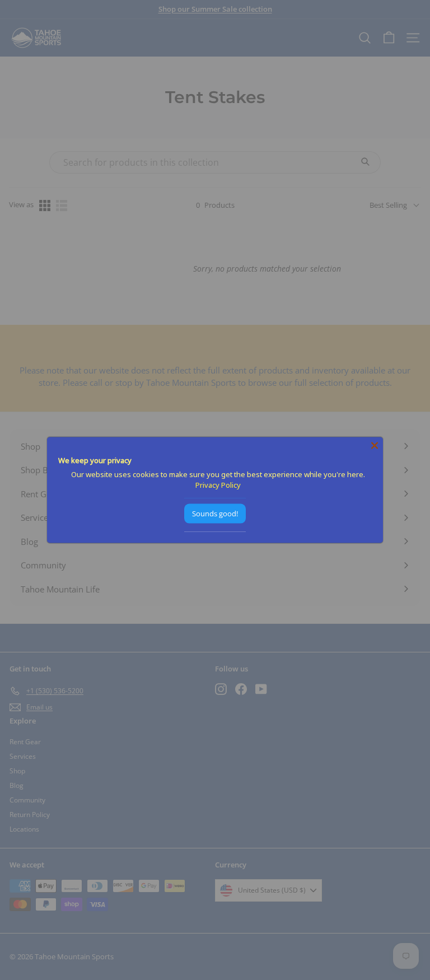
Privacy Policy (218, 485)
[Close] (374, 445)
